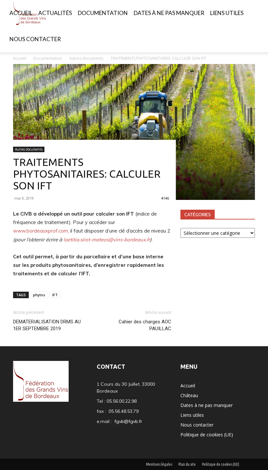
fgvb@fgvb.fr (128, 421)
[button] (253, 13)
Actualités (55, 12)
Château (189, 395)
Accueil (20, 12)
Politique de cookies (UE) (206, 434)
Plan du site (187, 464)
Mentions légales (159, 464)
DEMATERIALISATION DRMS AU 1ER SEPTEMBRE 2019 (47, 325)
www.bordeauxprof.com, (41, 231)
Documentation (103, 12)
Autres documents (28, 149)
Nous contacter (35, 39)
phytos (39, 294)
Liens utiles (226, 12)
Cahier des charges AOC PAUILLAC (145, 325)
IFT (55, 294)
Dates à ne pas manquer (169, 12)
